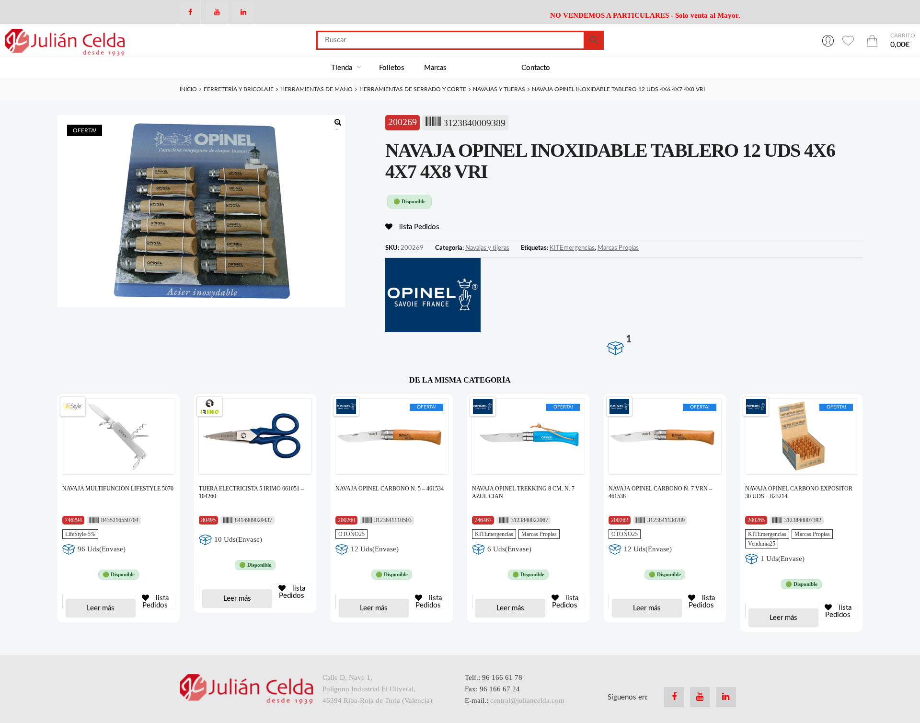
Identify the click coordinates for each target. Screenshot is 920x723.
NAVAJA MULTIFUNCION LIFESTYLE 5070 (117, 488)
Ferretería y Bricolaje (239, 89)
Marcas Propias (618, 248)
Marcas (435, 67)
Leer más (101, 608)
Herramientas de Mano (316, 89)
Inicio (188, 89)
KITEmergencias (572, 248)
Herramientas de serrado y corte (412, 89)
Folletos (391, 67)
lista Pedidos (418, 227)
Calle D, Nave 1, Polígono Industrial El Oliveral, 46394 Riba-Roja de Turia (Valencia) (377, 689)
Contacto (535, 67)
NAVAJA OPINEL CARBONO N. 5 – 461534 (389, 488)
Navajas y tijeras (499, 89)
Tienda (342, 67)
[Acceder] (828, 40)
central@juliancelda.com (527, 700)
